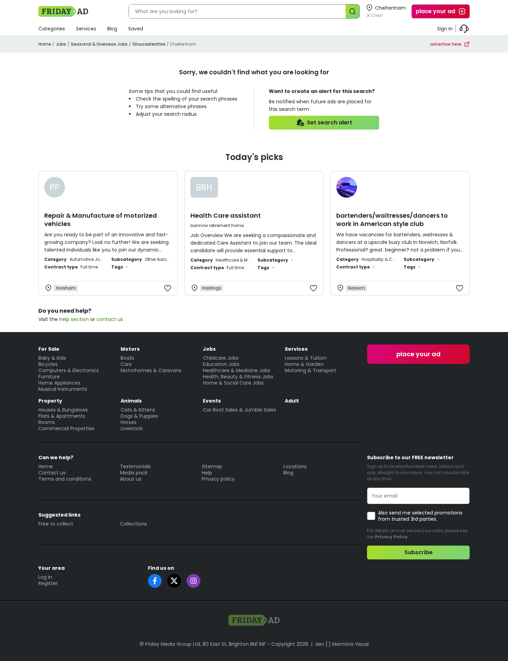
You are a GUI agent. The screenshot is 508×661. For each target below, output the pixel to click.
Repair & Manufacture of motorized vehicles (100, 219)
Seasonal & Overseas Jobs (99, 44)
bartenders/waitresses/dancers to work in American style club (392, 219)
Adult (292, 401)
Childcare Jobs (220, 358)
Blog (112, 28)
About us (130, 478)
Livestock (132, 428)
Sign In (445, 28)
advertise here (445, 44)
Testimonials (135, 466)
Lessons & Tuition (306, 358)
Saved (135, 28)
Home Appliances (59, 383)
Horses (129, 422)
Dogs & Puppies (139, 416)
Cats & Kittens (138, 410)
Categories (51, 28)
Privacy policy (218, 478)
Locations (295, 466)
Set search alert (329, 122)
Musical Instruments (62, 389)
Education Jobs (221, 364)
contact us (109, 319)
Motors (130, 349)
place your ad (435, 11)
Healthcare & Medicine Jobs (236, 370)
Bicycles (48, 364)
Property (50, 401)
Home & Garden (304, 364)
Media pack (134, 472)
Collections (133, 523)
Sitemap (212, 466)
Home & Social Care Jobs (233, 383)
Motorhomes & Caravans (151, 370)
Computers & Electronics (68, 370)
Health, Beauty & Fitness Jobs (238, 377)
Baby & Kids (52, 358)
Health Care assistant (225, 215)
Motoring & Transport (310, 370)
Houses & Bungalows (63, 410)
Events (212, 401)
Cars (126, 364)
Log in (45, 577)
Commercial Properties (66, 428)
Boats (127, 358)
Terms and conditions (64, 478)
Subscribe (418, 552)
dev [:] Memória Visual (342, 644)
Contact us (52, 472)
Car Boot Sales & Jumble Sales (239, 410)
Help (207, 472)
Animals (131, 401)
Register (48, 583)
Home (44, 44)
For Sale (48, 349)
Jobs (61, 44)
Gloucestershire (148, 44)
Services (86, 28)
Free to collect (55, 523)
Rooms (46, 422)
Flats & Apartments (61, 416)
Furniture (49, 377)
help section (74, 319)
